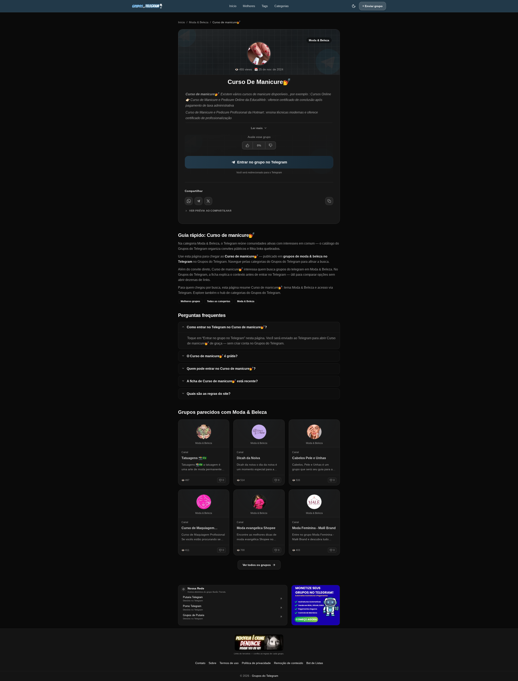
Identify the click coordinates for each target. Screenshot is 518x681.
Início (232, 6)
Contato (200, 663)
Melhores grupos (190, 301)
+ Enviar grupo (372, 6)
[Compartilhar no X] (208, 201)
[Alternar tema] (353, 6)
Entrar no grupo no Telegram (262, 162)
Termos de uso (229, 663)
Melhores (249, 6)
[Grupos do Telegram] (147, 6)
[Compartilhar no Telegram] (198, 201)
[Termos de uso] (259, 642)
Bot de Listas (314, 663)
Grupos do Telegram (265, 675)
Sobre (212, 663)
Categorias (281, 6)
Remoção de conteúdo (288, 663)
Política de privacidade (256, 663)
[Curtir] (247, 145)
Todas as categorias (218, 301)
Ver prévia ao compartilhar (210, 210)
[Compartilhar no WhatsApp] (189, 201)
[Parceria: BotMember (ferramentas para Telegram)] (316, 605)
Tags (265, 6)
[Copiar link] (329, 201)
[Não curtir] (270, 145)
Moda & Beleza (198, 22)
